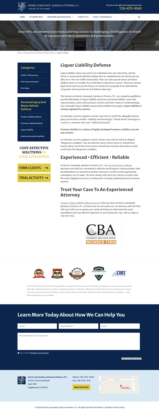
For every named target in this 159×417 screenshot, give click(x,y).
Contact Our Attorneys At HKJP (131, 358)
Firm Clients (30, 168)
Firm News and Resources (59, 17)
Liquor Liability (27, 130)
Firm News (25, 88)
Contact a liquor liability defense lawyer (80, 203)
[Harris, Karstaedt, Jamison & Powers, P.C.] (48, 10)
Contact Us (83, 17)
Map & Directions (81, 387)
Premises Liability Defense (32, 123)
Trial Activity (31, 178)
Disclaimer (98, 407)
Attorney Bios (36, 17)
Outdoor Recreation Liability (32, 136)
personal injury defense (120, 165)
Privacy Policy (44, 353)
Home (22, 17)
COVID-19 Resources (102, 17)
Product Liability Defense (31, 117)
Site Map (108, 407)
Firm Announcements (30, 82)
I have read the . (34, 353)
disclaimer (34, 353)
